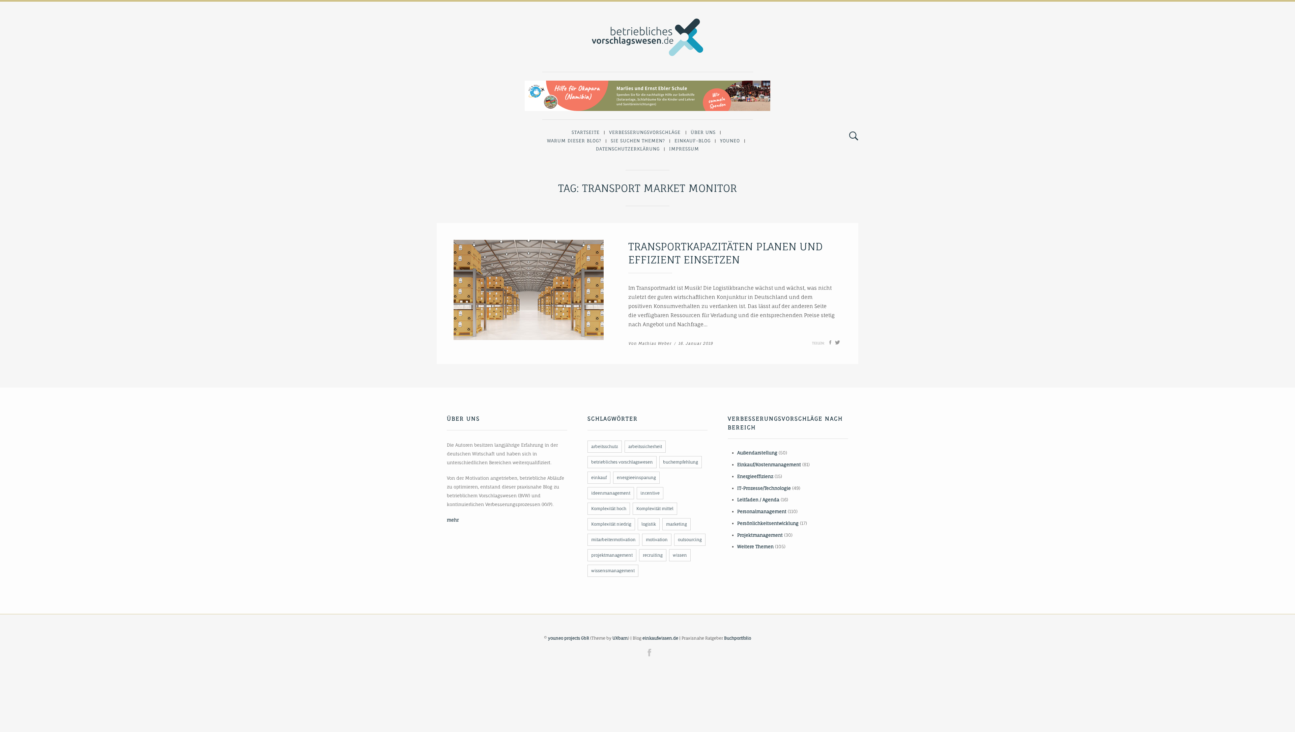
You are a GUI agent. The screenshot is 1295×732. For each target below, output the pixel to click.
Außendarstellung (757, 452)
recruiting (653, 555)
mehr (453, 520)
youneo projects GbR (568, 638)
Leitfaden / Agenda (758, 499)
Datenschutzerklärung (628, 148)
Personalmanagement (761, 511)
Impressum (684, 148)
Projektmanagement (760, 535)
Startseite (586, 132)
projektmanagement (612, 555)
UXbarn (620, 638)
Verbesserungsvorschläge (645, 132)
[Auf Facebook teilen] (830, 342)
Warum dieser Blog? (574, 140)
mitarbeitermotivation (613, 539)
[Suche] (853, 136)
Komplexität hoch (608, 508)
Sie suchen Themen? (638, 140)
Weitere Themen (755, 546)
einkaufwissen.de (660, 638)
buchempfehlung (680, 461)
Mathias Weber (654, 343)
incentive (650, 493)
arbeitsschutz (604, 446)
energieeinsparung (636, 477)
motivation (657, 539)
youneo (730, 140)
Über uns (703, 132)
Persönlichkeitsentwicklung (768, 523)
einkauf (599, 477)
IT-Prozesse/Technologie (764, 488)
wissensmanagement (613, 570)
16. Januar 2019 (695, 343)
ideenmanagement (610, 493)
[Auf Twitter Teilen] (837, 342)
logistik (648, 524)
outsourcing (690, 539)
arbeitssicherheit (645, 446)
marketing (676, 524)
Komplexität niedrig (611, 524)
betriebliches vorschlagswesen (622, 461)
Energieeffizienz (755, 476)
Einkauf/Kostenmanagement (769, 464)
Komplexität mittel (654, 508)
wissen (680, 555)
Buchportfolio (737, 638)
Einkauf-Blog (692, 140)
